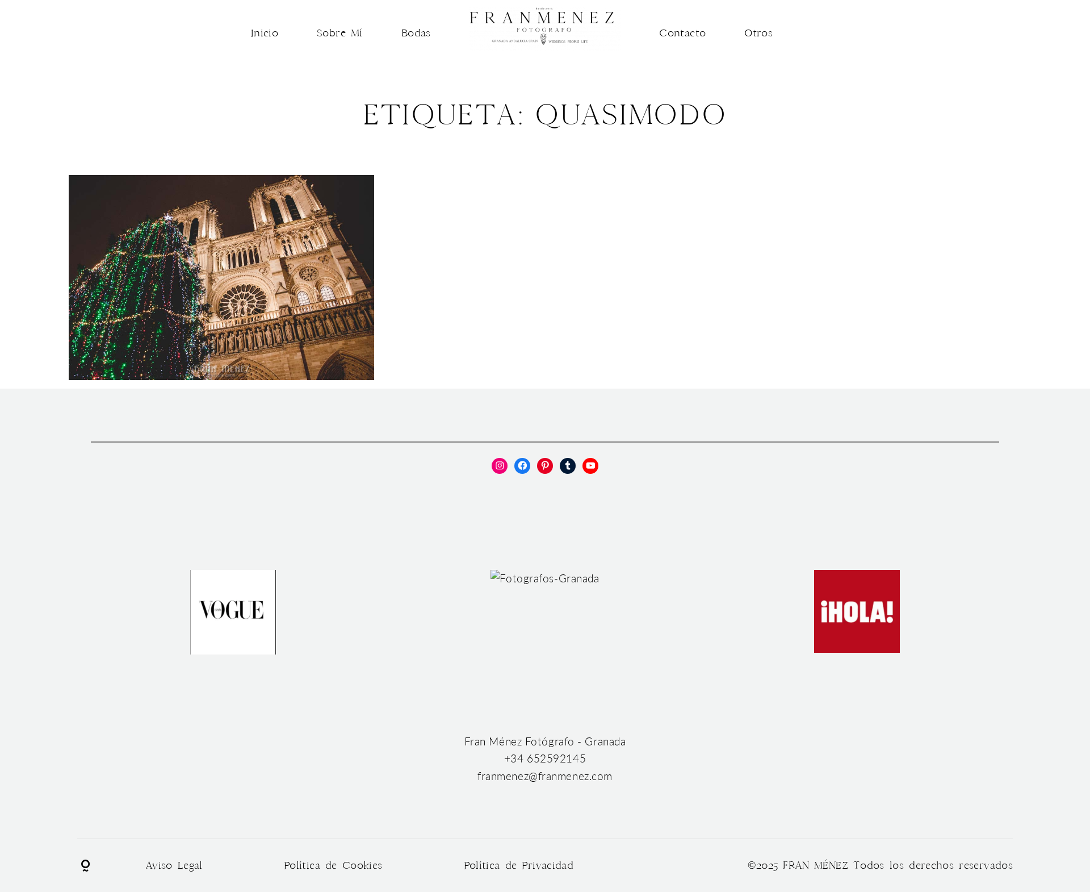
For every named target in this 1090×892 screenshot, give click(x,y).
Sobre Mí (340, 33)
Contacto (682, 33)
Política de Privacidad (519, 865)
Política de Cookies (333, 865)
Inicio (264, 33)
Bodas (416, 33)
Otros (758, 33)
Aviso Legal (174, 865)
